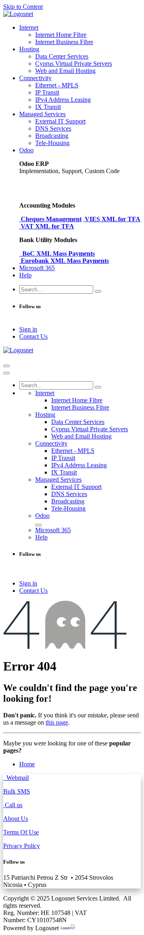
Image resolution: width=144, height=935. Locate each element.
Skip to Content (23, 6)
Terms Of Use (21, 832)
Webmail (16, 777)
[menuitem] (28, 27)
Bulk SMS (16, 791)
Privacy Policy (21, 845)
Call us (12, 805)
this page (57, 722)
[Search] (98, 291)
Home (27, 764)
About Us (15, 818)
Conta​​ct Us (33, 336)
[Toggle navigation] (6, 366)
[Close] (6, 373)
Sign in (28, 329)
